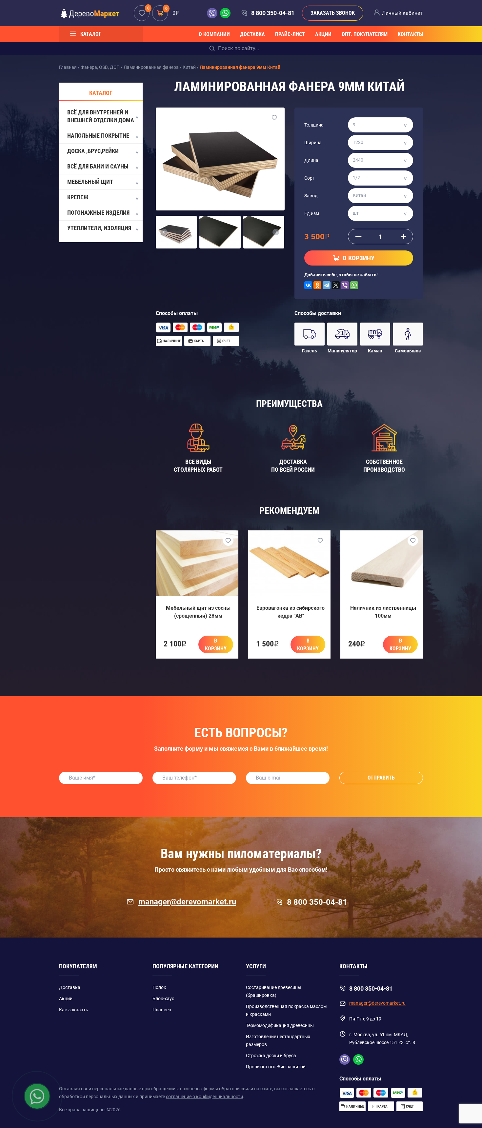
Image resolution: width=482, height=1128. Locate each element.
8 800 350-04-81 (272, 13)
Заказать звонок (333, 13)
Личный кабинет (402, 13)
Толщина (314, 125)
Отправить (381, 778)
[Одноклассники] (317, 285)
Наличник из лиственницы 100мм (383, 612)
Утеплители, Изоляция (99, 228)
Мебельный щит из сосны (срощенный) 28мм (198, 612)
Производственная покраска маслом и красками (286, 1010)
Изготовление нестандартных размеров (278, 1040)
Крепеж (78, 197)
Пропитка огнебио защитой (276, 1066)
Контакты (410, 34)
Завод (310, 195)
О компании (214, 34)
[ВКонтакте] (308, 285)
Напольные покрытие (98, 135)
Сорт (309, 178)
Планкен (161, 1009)
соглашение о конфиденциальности (204, 1096)
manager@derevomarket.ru (187, 902)
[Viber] (345, 285)
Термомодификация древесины (280, 1025)
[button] (164, 232)
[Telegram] (327, 285)
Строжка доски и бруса (271, 1055)
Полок (159, 987)
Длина (311, 160)
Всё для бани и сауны (98, 166)
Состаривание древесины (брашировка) (273, 991)
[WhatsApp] (354, 285)
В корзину (216, 645)
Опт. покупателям (365, 34)
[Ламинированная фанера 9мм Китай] (220, 159)
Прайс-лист (290, 34)
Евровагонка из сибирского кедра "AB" (290, 612)
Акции (323, 34)
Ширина (313, 142)
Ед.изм (311, 213)
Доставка (252, 34)
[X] (336, 285)
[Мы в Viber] (213, 13)
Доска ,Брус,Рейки (93, 151)
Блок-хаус (163, 998)
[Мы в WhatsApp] (225, 13)
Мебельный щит (90, 181)
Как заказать (73, 1009)
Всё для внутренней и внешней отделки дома (100, 116)
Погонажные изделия (98, 212)
